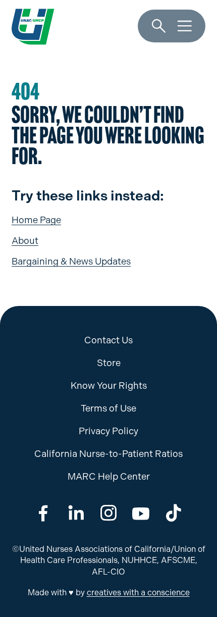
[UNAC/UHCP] (33, 26)
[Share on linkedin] (76, 513)
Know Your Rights (109, 385)
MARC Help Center (109, 476)
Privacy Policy (108, 431)
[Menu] (185, 26)
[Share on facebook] (43, 513)
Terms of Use (108, 408)
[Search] (159, 26)
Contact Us (108, 340)
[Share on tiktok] (173, 513)
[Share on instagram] (108, 513)
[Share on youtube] (140, 513)
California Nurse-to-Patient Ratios (108, 453)
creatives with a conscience (138, 592)
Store (109, 363)
